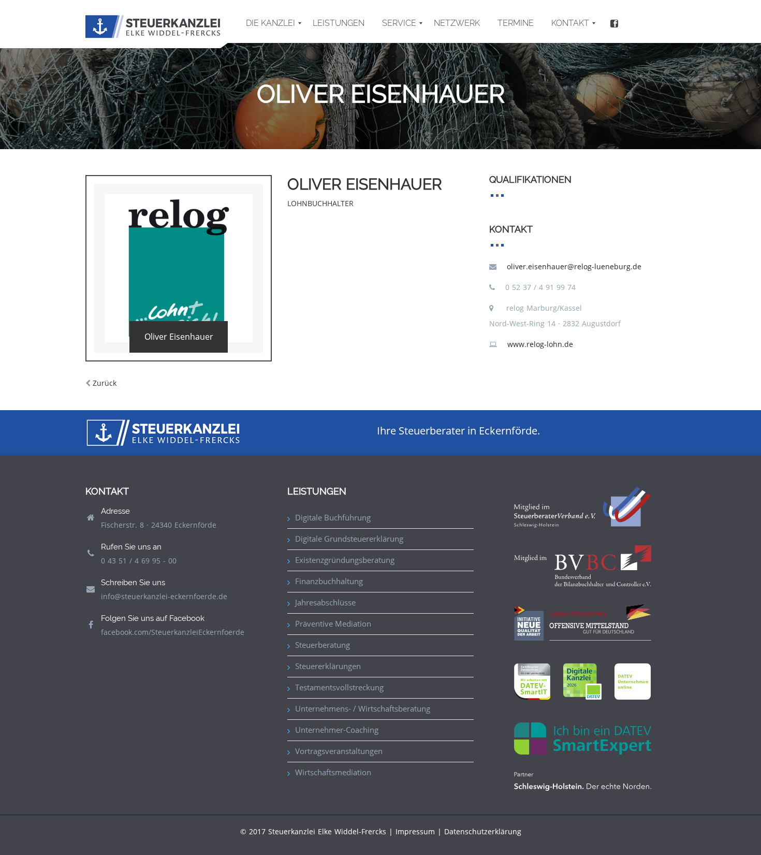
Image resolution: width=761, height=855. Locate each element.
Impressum (415, 831)
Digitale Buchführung (333, 517)
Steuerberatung (322, 645)
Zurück (104, 383)
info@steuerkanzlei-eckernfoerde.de (164, 596)
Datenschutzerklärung (482, 831)
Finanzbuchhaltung (329, 581)
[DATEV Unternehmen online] (632, 681)
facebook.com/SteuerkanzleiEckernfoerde (172, 632)
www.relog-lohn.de (540, 344)
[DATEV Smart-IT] (532, 681)
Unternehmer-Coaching (336, 729)
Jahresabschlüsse (325, 602)
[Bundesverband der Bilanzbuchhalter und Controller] (582, 565)
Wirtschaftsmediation (333, 772)
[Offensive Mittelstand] (582, 621)
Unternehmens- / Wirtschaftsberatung (362, 708)
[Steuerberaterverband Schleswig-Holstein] (582, 506)
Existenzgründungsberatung (344, 560)
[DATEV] (582, 681)
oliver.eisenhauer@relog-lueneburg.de (574, 266)
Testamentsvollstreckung (339, 687)
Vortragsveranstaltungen (339, 751)
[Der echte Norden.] (582, 781)
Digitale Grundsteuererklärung (349, 538)
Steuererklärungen (328, 666)
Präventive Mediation (333, 623)
